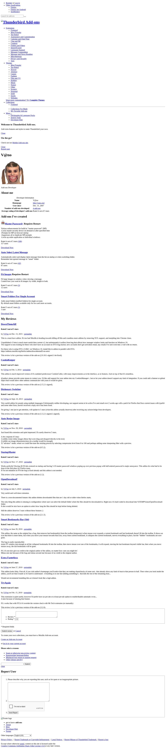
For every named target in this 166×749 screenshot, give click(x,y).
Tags (12, 61)
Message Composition (19, 52)
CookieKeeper (8, 360)
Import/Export (16, 48)
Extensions (10, 28)
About (8, 725)
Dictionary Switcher (11, 389)
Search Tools (16, 118)
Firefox (13, 7)
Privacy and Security (19, 59)
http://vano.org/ (39, 203)
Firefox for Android (18, 9)
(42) (19, 263)
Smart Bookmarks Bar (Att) (15, 519)
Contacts (14, 43)
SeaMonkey (15, 12)
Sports (13, 96)
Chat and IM (15, 41)
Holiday (14, 80)
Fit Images (6, 274)
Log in (17, 3)
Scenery (14, 89)
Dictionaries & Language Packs (23, 115)
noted (22, 744)
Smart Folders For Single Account (18, 296)
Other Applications (13, 5)
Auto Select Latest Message (14, 252)
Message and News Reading (22, 54)
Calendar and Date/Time (20, 39)
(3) (19, 285)
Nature (13, 85)
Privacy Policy (7, 740)
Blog (8, 727)
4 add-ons (36, 208)
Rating (11, 619)
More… (9, 113)
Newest (13, 70)
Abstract (14, 72)
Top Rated (15, 35)
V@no (6, 334)
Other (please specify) (14, 660)
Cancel (18, 631)
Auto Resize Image (10, 418)
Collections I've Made (19, 109)
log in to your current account (14, 644)
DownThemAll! (8, 324)
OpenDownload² (9, 479)
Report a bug (103, 740)
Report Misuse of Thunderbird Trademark (80, 740)
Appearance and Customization (23, 37)
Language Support (18, 50)
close (3, 666)
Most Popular (16, 32)
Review (11, 617)
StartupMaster (8, 452)
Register (9, 3)
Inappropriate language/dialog (17, 655)
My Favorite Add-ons (19, 111)
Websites (14, 98)
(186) (20, 241)
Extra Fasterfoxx (9, 557)
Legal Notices (57, 740)
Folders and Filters (18, 46)
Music (13, 83)
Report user (5, 149)
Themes (9, 63)
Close (3, 133)
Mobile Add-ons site (20, 143)
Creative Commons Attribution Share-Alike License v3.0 (23, 746)
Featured (14, 30)
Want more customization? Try (25, 100)
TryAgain (6, 582)
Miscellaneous (16, 56)
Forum (8, 731)
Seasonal (14, 91)
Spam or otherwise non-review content (20, 653)
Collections (10, 102)
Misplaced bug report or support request (21, 657)
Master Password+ (14, 223)
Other (13, 87)
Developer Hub (17, 120)
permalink (28, 334)
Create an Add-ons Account (11, 639)
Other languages (7, 735)
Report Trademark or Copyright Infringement (32, 740)
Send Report (13, 713)
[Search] (25, 16)
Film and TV (16, 78)
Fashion (14, 76)
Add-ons (32, 22)
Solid (13, 94)
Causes (13, 74)
